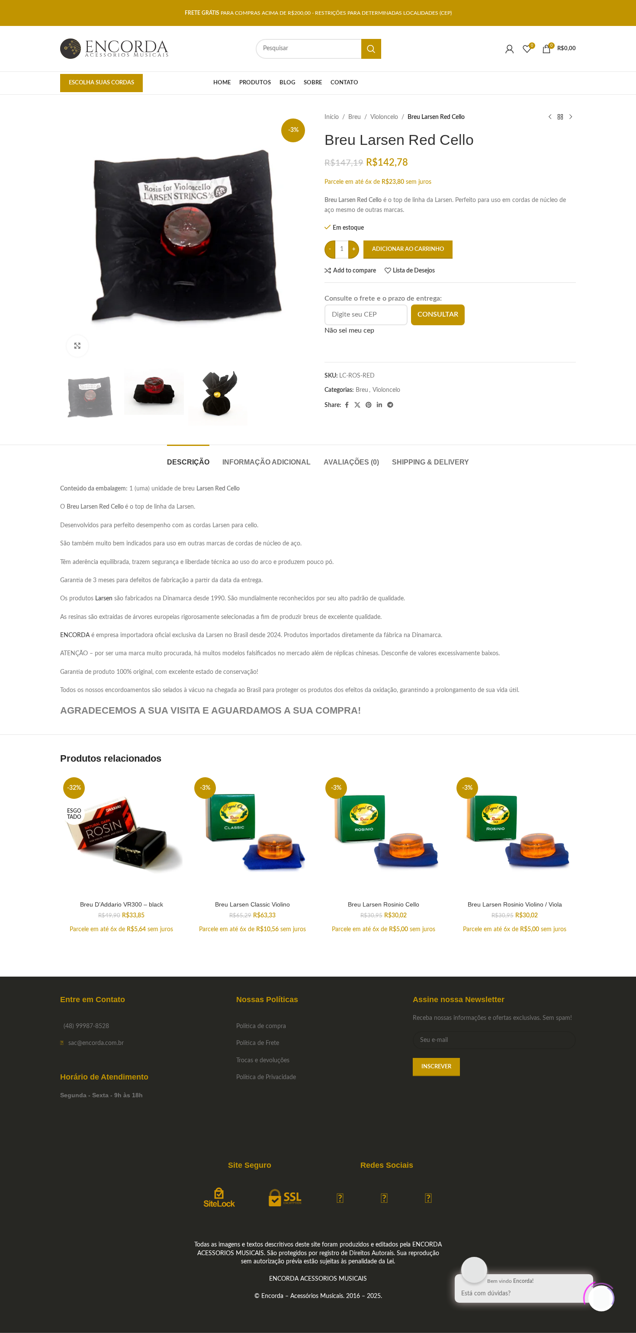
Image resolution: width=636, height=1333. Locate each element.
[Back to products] (560, 117)
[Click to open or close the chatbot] (601, 1298)
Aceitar (602, 1317)
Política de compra (261, 1026)
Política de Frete (257, 1043)
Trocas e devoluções (262, 1060)
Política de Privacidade (266, 1077)
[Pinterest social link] (368, 405)
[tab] (188, 458)
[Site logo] (114, 48)
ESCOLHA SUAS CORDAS (101, 83)
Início (331, 117)
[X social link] (357, 405)
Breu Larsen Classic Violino (252, 904)
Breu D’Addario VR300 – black (121, 904)
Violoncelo (384, 117)
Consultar (438, 314)
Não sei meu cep (349, 330)
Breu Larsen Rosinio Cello (383, 904)
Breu (354, 117)
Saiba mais (558, 1317)
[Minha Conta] (509, 49)
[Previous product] (550, 117)
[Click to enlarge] (77, 346)
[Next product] (570, 117)
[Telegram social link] (390, 405)
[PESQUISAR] (371, 49)
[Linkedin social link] (379, 405)
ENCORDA (75, 635)
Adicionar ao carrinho (408, 249)
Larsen (103, 599)
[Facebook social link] (346, 405)
